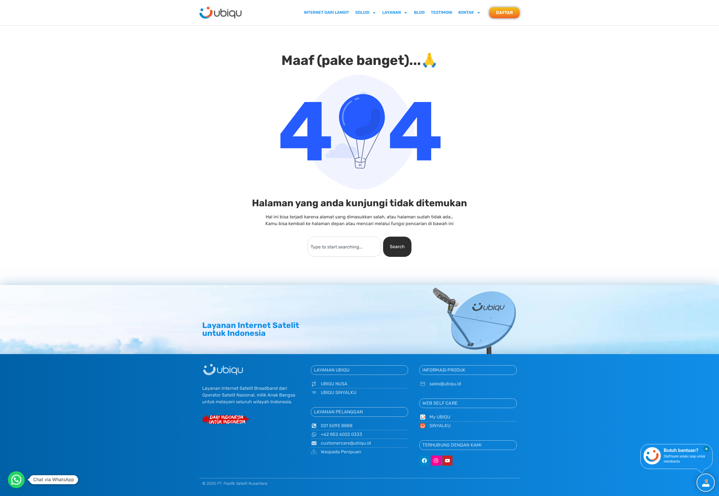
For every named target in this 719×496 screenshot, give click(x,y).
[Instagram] (436, 461)
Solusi (362, 12)
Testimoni (441, 12)
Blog (419, 12)
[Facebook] (424, 461)
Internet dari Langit (326, 12)
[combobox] (344, 247)
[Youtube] (447, 461)
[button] (16, 479)
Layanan (391, 12)
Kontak (466, 12)
